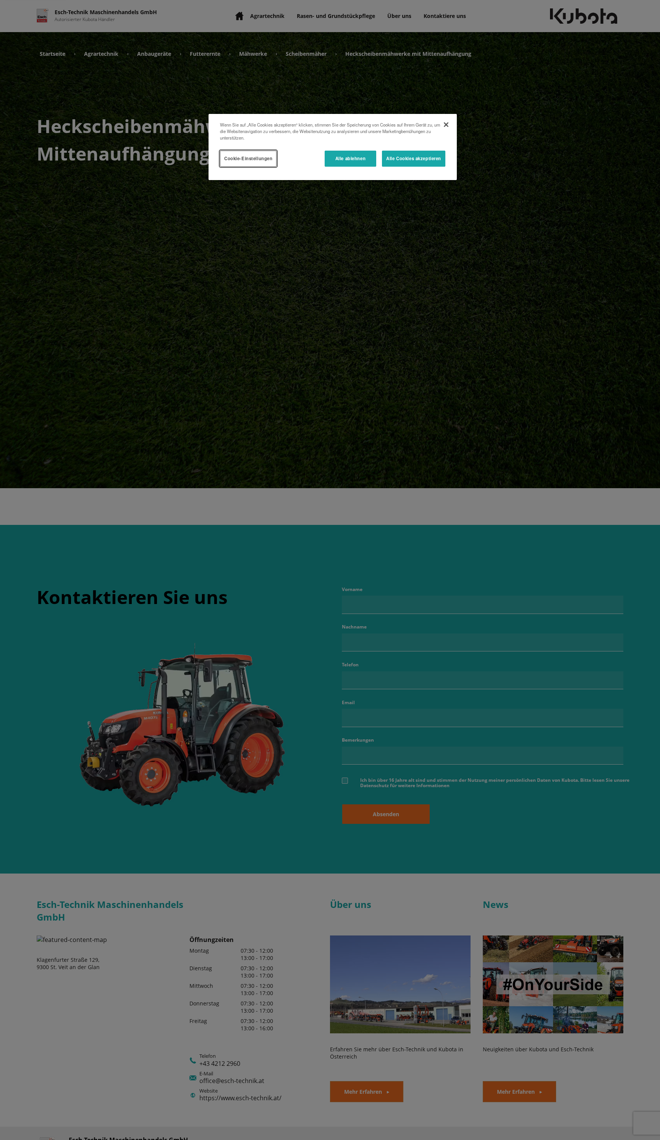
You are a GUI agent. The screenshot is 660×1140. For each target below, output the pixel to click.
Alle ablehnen (350, 158)
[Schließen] (446, 124)
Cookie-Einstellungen (248, 158)
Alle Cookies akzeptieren (413, 158)
